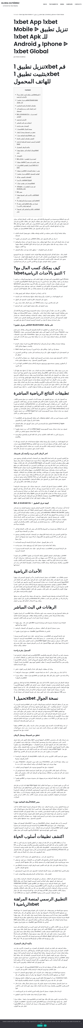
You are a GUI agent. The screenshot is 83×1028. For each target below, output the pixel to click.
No (45, 1025)
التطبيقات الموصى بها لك (24, 177)
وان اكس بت (17, 320)
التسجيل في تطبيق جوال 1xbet (26, 183)
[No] (81, 1024)
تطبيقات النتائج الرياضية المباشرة (26, 106)
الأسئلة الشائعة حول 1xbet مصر (26, 135)
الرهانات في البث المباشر (24, 123)
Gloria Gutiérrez (20, 57)
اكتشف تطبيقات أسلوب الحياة (25, 139)
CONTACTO (78, 4)
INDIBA (62, 4)
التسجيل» (19, 156)
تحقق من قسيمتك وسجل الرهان (26, 132)
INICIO (45, 4)
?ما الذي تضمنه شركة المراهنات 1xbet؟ (28, 201)
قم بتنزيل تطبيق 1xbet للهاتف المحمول (28, 174)
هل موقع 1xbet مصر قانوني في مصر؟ (28, 162)
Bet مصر (19, 192)
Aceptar (40, 1025)
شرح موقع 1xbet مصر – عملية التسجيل (28, 171)
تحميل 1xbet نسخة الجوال (24, 129)
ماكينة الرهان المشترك (23, 147)
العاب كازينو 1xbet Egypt (24, 180)
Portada (16, 14)
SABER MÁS (69, 4)
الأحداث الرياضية (21, 120)
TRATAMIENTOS (53, 4)
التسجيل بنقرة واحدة (23, 126)
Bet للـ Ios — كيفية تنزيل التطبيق (26, 159)
